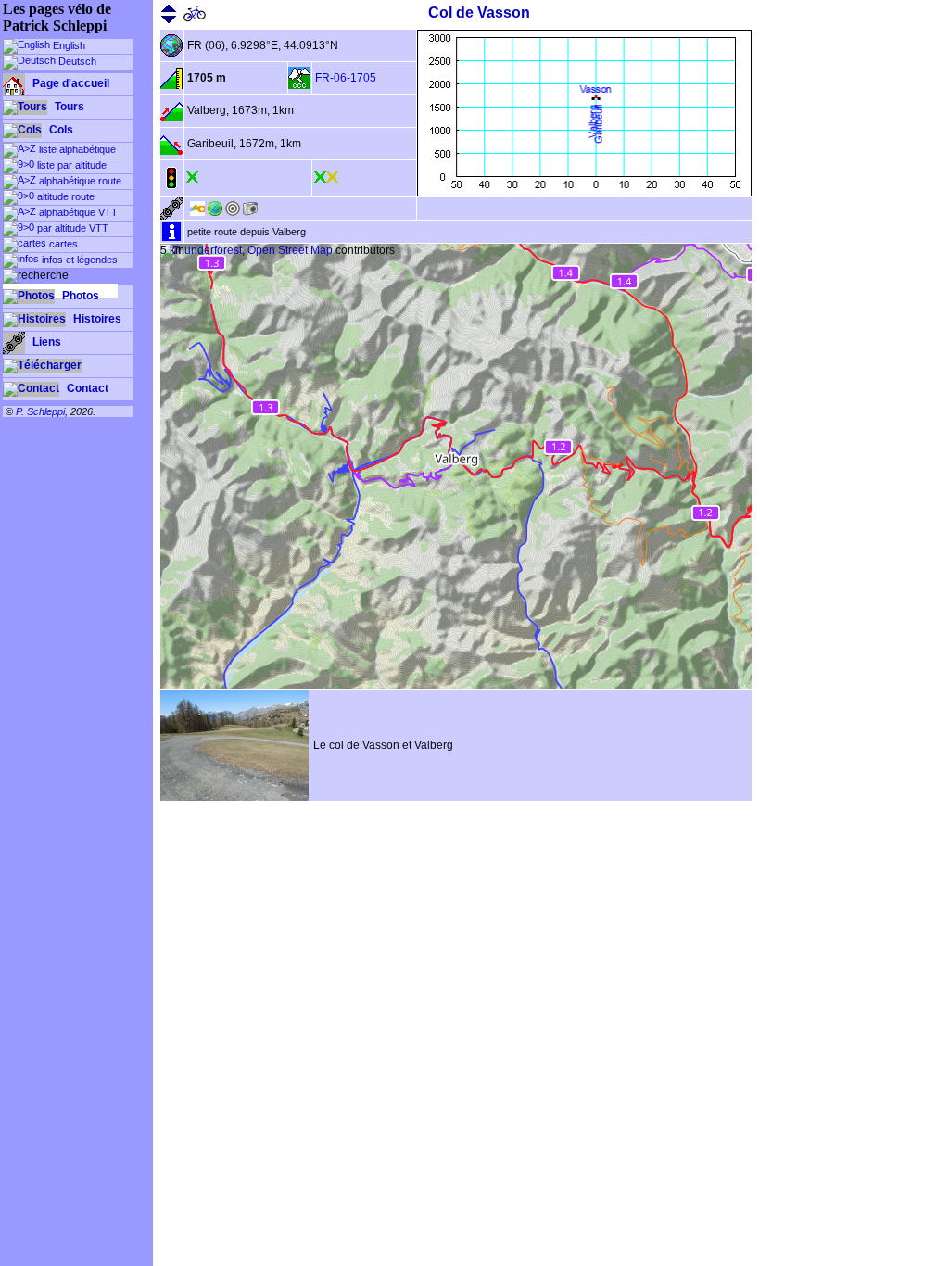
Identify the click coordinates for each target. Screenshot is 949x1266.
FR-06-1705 (345, 77)
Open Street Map (290, 250)
